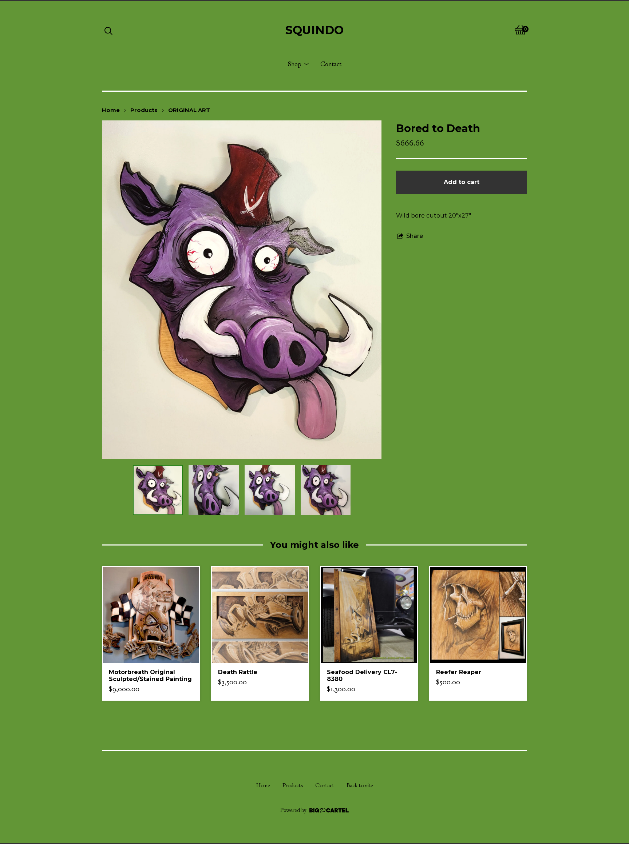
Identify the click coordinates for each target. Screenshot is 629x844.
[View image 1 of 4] (158, 490)
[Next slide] (371, 289)
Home (111, 110)
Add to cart (461, 182)
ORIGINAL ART (189, 110)
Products (144, 110)
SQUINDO (314, 30)
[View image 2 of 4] (214, 490)
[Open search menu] (108, 30)
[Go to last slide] (112, 289)
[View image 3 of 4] (270, 490)
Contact (330, 64)
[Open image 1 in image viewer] (241, 289)
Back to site (360, 785)
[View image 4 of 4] (326, 490)
